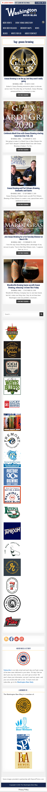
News (37, 28)
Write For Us (16, 33)
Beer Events (7, 22)
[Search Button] (43, 22)
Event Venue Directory (24, 22)
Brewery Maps (25, 28)
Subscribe (7, 670)
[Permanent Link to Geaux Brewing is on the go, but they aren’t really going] (23, 61)
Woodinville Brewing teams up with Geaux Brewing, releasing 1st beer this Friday (23, 286)
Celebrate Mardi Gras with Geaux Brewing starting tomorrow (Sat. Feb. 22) (23, 134)
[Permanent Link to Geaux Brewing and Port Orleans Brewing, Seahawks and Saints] (23, 171)
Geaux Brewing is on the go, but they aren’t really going (23, 79)
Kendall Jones (18, 84)
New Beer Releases (10, 28)
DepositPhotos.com (37, 779)
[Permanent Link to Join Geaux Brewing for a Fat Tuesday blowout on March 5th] (23, 223)
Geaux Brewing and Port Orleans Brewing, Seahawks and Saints (23, 189)
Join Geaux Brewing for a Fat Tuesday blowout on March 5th (23, 238)
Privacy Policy (24, 789)
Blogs (5, 33)
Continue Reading (24, 95)
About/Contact (31, 33)
